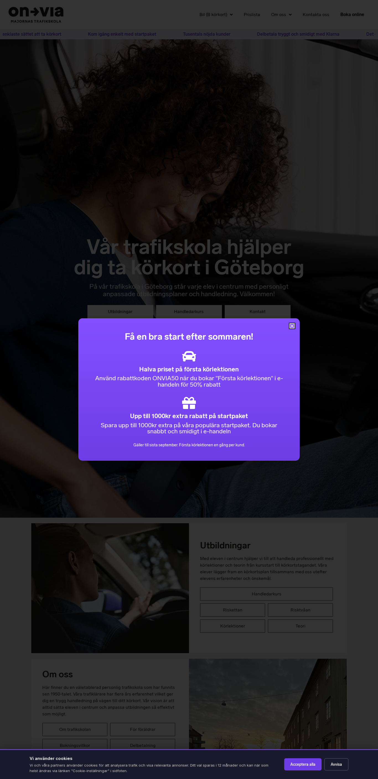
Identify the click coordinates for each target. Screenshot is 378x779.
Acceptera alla (302, 764)
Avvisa (336, 764)
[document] (189, 389)
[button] (292, 326)
